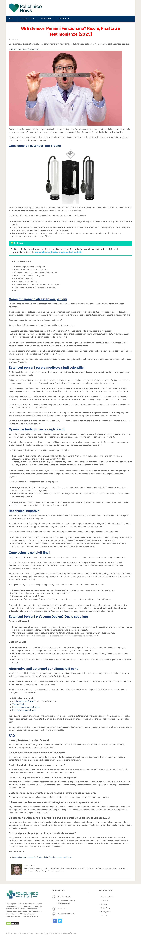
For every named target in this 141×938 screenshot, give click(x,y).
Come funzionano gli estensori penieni (31, 269)
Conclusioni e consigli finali (26, 281)
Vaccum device (19, 704)
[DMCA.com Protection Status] (12, 924)
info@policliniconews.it (66, 914)
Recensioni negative (23, 278)
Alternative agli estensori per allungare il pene (34, 287)
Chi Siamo (104, 900)
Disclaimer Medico (107, 897)
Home (11, 18)
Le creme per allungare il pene (25, 707)
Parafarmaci (45, 18)
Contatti (104, 904)
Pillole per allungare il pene (24, 710)
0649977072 (62, 909)
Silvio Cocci (14, 39)
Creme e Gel (62, 18)
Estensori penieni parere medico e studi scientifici (36, 272)
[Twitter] (60, 921)
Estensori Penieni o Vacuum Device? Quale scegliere (37, 284)
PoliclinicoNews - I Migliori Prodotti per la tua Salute (24, 933)
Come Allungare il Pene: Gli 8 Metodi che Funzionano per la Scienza (42, 857)
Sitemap (104, 915)
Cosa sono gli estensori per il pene (29, 267)
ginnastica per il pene (24, 701)
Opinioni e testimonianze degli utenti (30, 275)
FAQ (16, 290)
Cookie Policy (105, 908)
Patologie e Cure (26, 18)
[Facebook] (55, 921)
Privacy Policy (105, 912)
